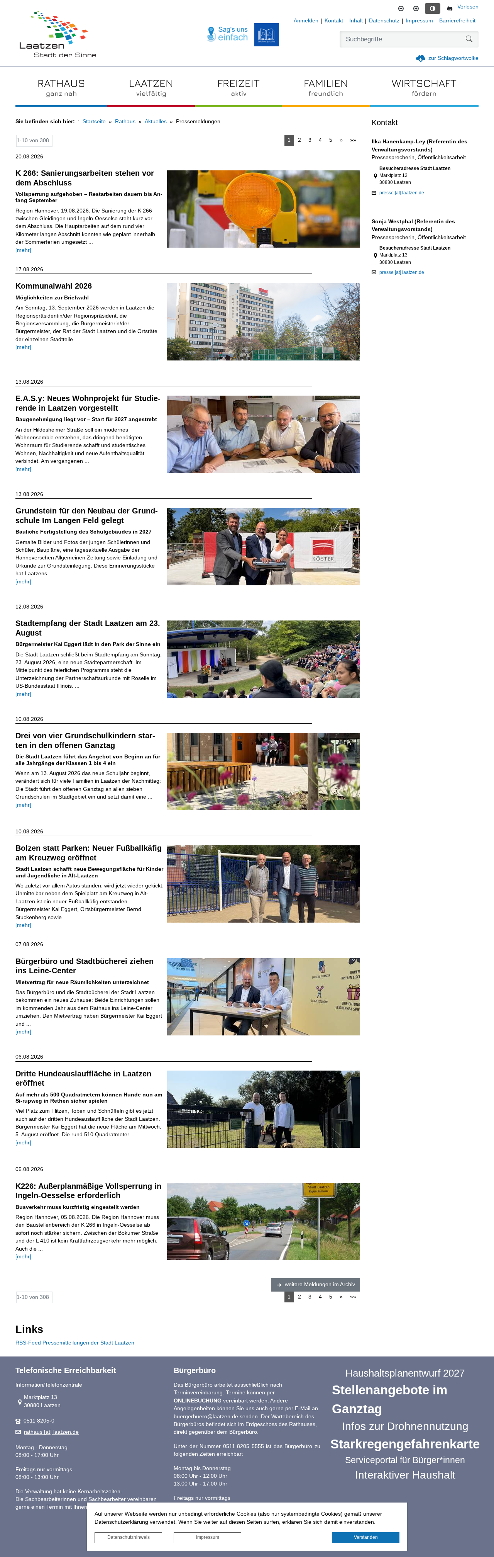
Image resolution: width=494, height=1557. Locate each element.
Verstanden (366, 1537)
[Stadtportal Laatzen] (57, 34)
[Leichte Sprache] (266, 34)
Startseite (94, 121)
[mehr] (23, 250)
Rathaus (125, 121)
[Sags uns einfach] (227, 34)
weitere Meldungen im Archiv (320, 1284)
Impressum (207, 1537)
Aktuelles (156, 121)
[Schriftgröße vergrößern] (416, 8)
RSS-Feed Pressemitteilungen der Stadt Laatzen (74, 1343)
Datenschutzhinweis (128, 1537)
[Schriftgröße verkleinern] (401, 8)
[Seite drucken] (449, 8)
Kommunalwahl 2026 (53, 286)
